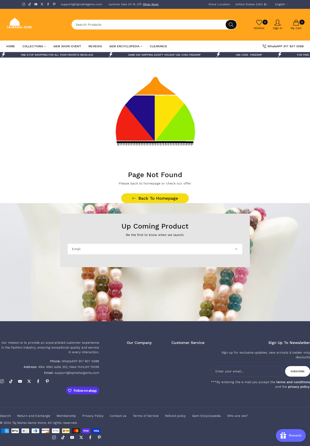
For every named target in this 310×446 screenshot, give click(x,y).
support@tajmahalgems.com (71, 373)
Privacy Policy (93, 416)
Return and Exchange (33, 416)
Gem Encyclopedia (206, 416)
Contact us (118, 416)
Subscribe (298, 371)
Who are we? (237, 416)
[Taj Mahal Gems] (34, 24)
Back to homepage (158, 198)
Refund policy (175, 416)
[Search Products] (231, 24)
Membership (66, 416)
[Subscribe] (235, 249)
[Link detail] (23, 4)
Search (5, 416)
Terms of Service (146, 416)
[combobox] (154, 25)
